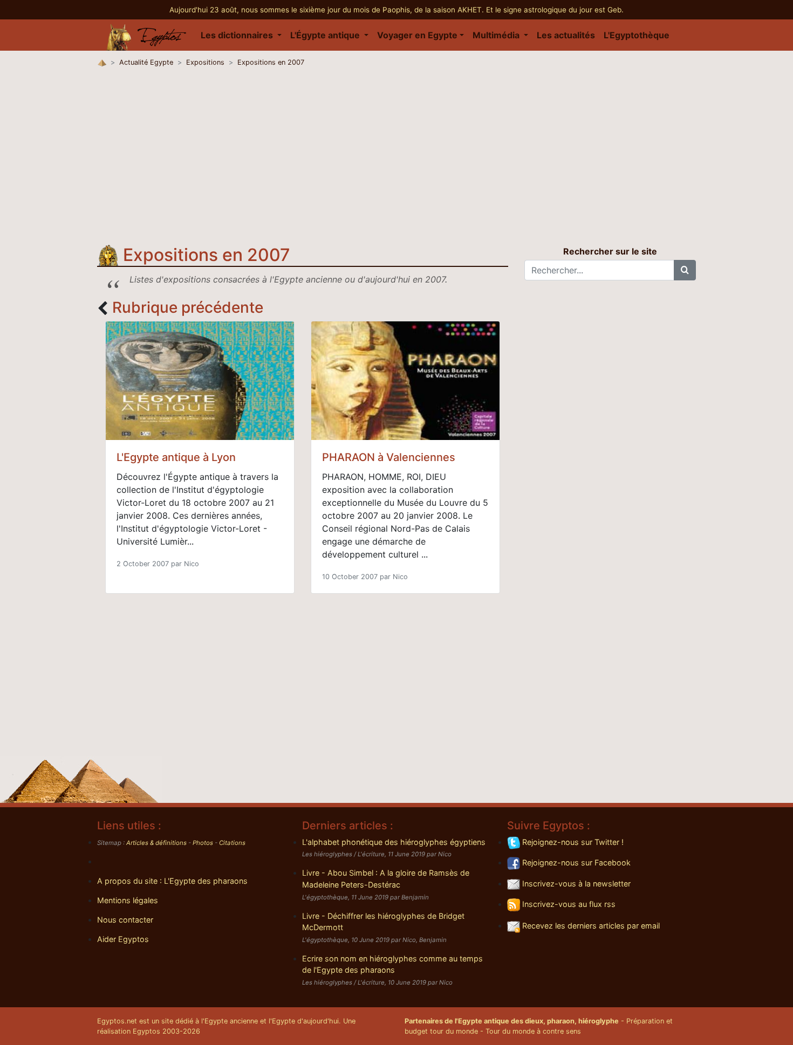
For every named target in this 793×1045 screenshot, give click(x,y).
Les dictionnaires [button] (238, 35)
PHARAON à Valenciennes (388, 457)
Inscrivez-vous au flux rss (568, 904)
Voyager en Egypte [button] (417, 35)
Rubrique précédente (187, 307)
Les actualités (566, 35)
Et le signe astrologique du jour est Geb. (555, 9)
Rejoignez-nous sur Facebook (575, 862)
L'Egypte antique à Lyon (176, 457)
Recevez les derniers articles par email (590, 925)
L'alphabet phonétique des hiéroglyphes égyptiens (394, 842)
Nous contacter (125, 919)
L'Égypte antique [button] (326, 35)
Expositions (205, 62)
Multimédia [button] (497, 35)
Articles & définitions (156, 843)
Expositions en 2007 (270, 62)
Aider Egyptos (123, 939)
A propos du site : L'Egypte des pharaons (172, 880)
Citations (232, 843)
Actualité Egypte (146, 62)
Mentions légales (127, 900)
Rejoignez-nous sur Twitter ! (572, 842)
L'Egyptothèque (636, 35)
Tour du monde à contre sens (533, 1031)
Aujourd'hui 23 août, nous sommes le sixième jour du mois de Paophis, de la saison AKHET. (327, 9)
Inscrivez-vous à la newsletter (575, 883)
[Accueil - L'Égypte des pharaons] (147, 35)
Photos (203, 843)
